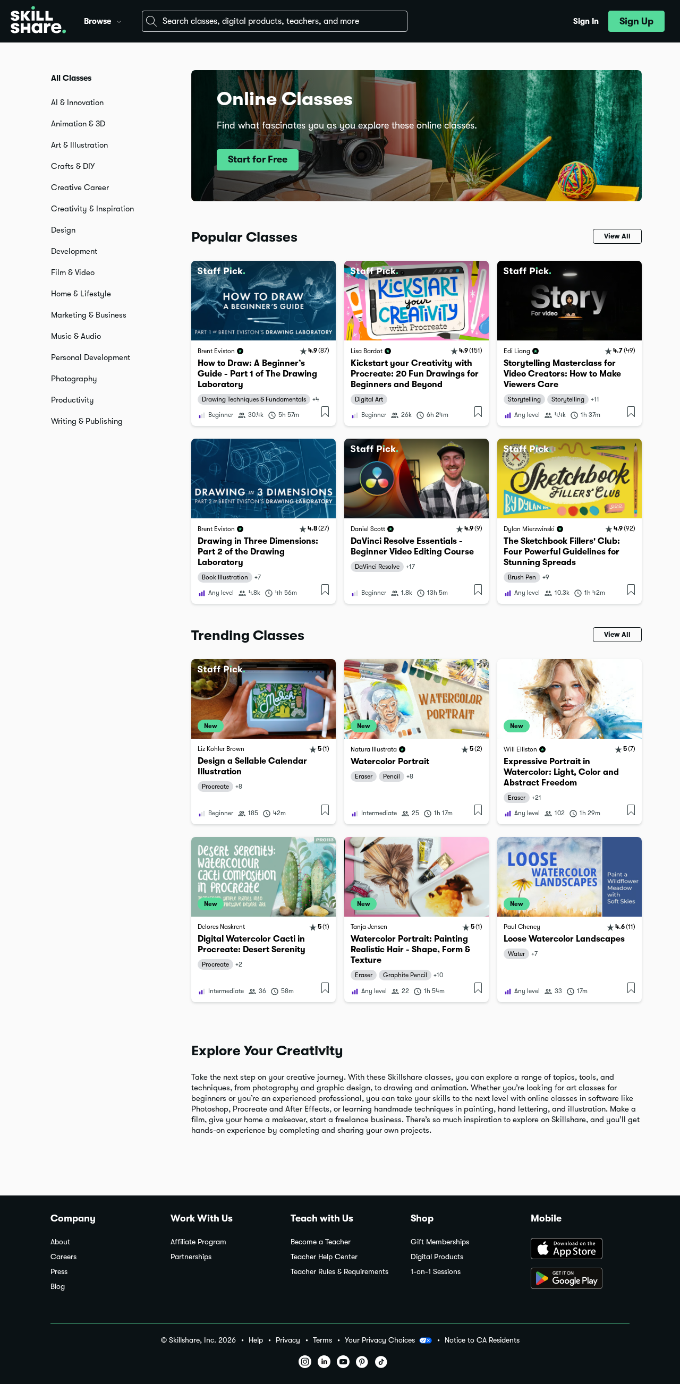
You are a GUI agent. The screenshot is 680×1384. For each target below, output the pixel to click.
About (60, 1242)
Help (256, 1340)
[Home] (38, 21)
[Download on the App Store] (580, 1249)
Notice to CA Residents (482, 1340)
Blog (57, 1287)
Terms (322, 1340)
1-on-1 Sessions (436, 1272)
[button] (119, 20)
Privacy (288, 1340)
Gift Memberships (440, 1242)
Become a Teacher (321, 1242)
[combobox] (274, 21)
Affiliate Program (198, 1242)
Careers (63, 1257)
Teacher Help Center (324, 1257)
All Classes (71, 78)
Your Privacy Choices (380, 1340)
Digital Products (437, 1257)
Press (58, 1272)
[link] (263, 343)
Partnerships (191, 1257)
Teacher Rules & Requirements (339, 1272)
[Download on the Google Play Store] (580, 1279)
